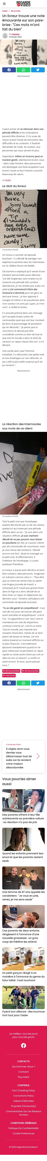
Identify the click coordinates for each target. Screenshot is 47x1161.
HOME (5, 11)
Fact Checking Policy (23, 1090)
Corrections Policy (23, 1095)
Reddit (8, 180)
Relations (15, 11)
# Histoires (9, 675)
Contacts (23, 1071)
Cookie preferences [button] (23, 1133)
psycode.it (23, 1077)
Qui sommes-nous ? (23, 1066)
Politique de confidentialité (23, 1128)
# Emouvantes (30, 670)
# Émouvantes (11, 670)
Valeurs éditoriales (23, 1100)
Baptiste (16, 34)
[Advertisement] (23, 101)
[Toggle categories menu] (4, 3)
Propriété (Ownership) (23, 1106)
